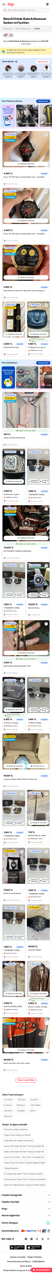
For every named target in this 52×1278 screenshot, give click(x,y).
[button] (4, 4)
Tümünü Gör (42, 62)
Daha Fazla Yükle (26, 1080)
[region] (27, 71)
